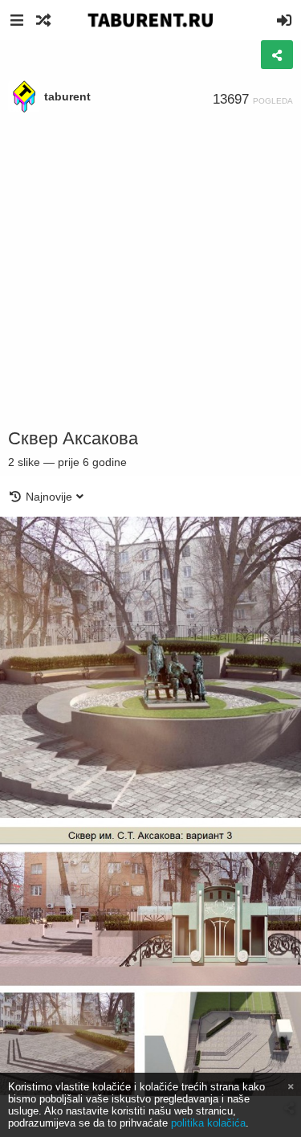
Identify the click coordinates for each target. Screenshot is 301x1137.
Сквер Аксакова (73, 438)
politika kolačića (208, 1123)
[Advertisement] (150, 271)
